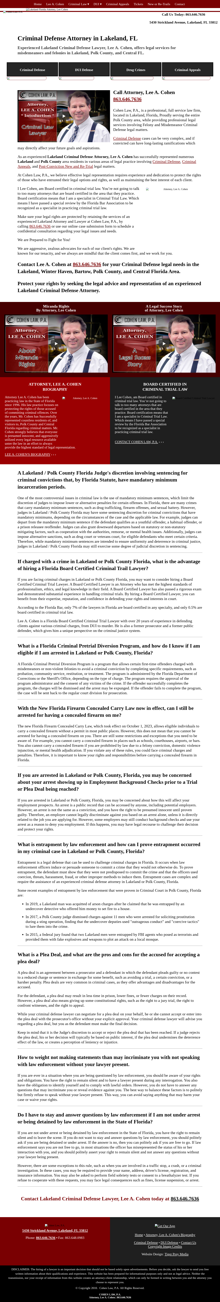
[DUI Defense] (76, 78)
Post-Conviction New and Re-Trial (66, 166)
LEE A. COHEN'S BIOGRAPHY (27, 454)
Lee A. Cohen (55, 4)
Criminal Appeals (117, 4)
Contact (180, 4)
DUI (96, 4)
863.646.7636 (195, 14)
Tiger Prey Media (176, 1254)
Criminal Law (77, 4)
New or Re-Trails (159, 4)
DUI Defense (169, 1242)
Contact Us (188, 1242)
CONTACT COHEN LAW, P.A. (136, 442)
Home (38, 4)
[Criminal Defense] (26, 78)
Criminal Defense (127, 138)
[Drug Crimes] (131, 78)
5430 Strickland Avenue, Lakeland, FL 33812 (183, 22)
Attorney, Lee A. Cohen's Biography (170, 1235)
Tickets (138, 4)
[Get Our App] (165, 1226)
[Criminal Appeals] (186, 78)
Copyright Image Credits (165, 1246)
